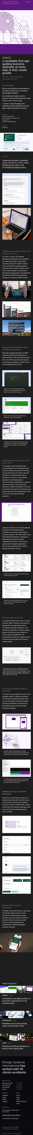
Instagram (5, 1098)
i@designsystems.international (11, 1118)
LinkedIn (4, 1105)
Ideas (18, 1102)
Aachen (4, 1092)
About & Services (21, 1105)
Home (18, 1098)
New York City (6, 1088)
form (17, 1122)
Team (18, 1107)
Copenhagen (6, 1090)
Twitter (4, 1101)
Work (18, 1100)
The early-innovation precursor (12, 353)
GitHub (4, 1103)
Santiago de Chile (7, 1086)
